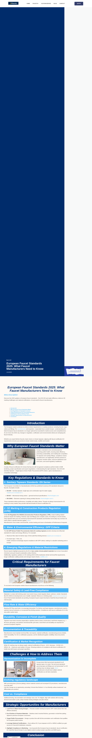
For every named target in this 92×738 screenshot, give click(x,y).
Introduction (14, 408)
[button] (78, 3)
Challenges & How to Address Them (20, 413)
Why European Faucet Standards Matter (21, 409)
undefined (14, 737)
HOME (28, 3)
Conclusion (13, 416)
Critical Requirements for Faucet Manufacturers (23, 412)
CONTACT (62, 3)
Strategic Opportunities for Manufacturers (21, 415)
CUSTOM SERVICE (46, 3)
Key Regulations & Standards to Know (20, 411)
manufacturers (21, 429)
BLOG (55, 3)
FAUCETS (35, 3)
